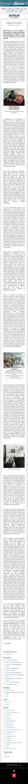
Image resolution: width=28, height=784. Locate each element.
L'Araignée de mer (10, 727)
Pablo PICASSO (10, 682)
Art (6, 754)
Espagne (8, 702)
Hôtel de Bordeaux (10, 721)
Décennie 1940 (9, 690)
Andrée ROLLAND (10, 664)
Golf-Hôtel (8, 714)
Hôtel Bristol (9, 719)
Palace (7, 746)
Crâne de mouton (10, 710)
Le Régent (8, 734)
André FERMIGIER (10, 662)
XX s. (7, 696)
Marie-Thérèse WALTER (11, 674)
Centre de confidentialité (6, 768)
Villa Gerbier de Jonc (11, 748)
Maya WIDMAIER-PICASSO (12, 678)
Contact (16, 768)
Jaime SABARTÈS (10, 672)
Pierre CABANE (9, 684)
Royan (7, 704)
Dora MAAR (8, 668)
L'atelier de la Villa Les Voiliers (13, 729)
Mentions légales (23, 768)
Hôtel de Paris (9, 723)
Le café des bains (10, 732)
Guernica (8, 716)
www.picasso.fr (19, 378)
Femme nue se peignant (12, 712)
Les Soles (8, 738)
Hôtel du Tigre (9, 725)
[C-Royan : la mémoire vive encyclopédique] (14, 5)
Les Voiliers (9, 740)
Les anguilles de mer (11, 736)
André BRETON (9, 660)
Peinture (8, 756)
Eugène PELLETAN (10, 670)
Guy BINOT (8, 654)
